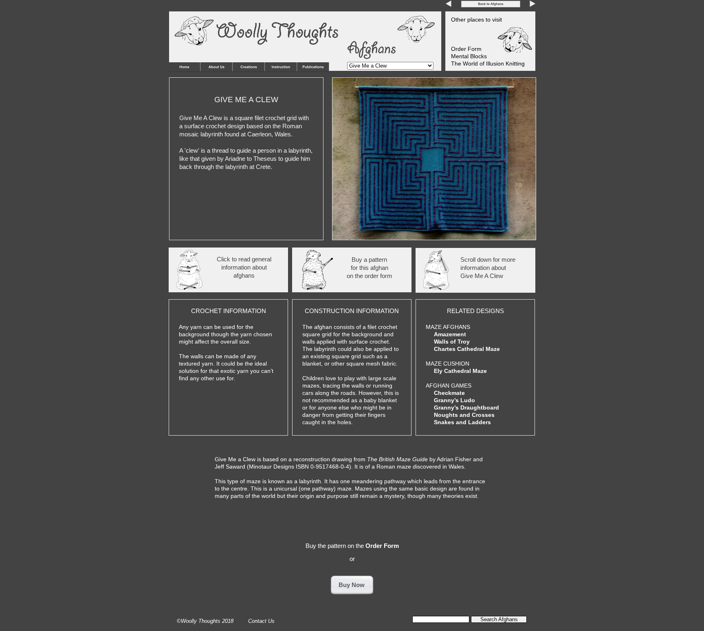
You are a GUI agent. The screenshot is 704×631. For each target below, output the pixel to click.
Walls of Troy (452, 341)
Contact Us (261, 621)
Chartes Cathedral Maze (467, 349)
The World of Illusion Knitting (488, 63)
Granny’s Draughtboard (466, 407)
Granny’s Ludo (454, 400)
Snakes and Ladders (462, 422)
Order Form (382, 546)
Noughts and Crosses (464, 415)
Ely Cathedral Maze (460, 371)
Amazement (450, 334)
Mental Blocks (469, 56)
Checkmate (449, 393)
